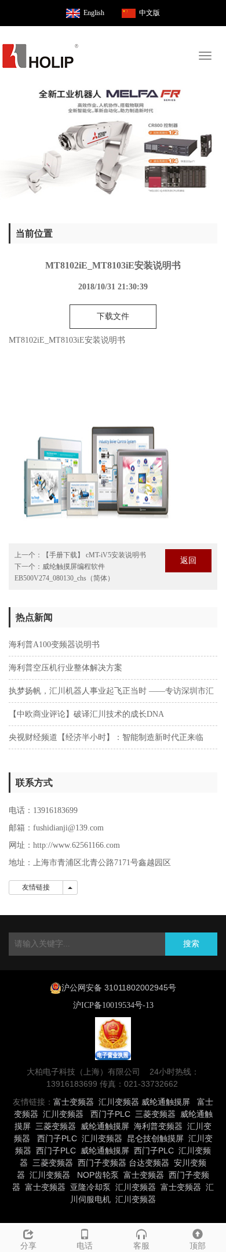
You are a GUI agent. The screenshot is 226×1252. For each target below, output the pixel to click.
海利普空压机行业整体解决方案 (65, 667)
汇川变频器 (119, 1101)
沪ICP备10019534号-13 (113, 1005)
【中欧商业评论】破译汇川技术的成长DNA (86, 714)
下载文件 (113, 316)
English (93, 13)
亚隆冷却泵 (90, 1187)
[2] (113, 142)
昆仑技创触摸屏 (155, 1138)
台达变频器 (149, 1162)
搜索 (191, 943)
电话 (84, 1246)
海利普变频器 (158, 1126)
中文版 (149, 13)
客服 (141, 1246)
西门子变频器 (102, 1162)
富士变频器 (73, 1101)
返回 (188, 560)
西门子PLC (110, 1114)
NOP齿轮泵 (98, 1175)
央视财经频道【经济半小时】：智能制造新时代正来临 (106, 737)
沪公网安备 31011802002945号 (118, 987)
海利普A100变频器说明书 (54, 644)
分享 (28, 1246)
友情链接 (36, 887)
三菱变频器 (155, 1114)
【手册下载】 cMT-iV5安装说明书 (94, 555)
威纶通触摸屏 (165, 1101)
